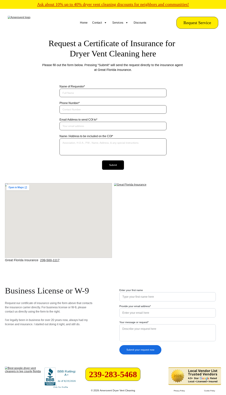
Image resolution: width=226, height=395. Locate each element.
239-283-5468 (113, 374)
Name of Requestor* (72, 86)
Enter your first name (131, 290)
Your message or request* (133, 322)
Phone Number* (70, 103)
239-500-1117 (50, 260)
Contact (97, 22)
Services (117, 22)
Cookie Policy (209, 391)
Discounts (140, 22)
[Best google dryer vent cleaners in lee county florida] (23, 378)
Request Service (197, 22)
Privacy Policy (179, 391)
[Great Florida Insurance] (167, 220)
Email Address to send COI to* (78, 119)
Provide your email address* (135, 306)
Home (84, 22)
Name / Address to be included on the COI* (86, 136)
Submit (113, 165)
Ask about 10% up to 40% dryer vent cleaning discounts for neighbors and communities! (113, 4)
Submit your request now (140, 349)
